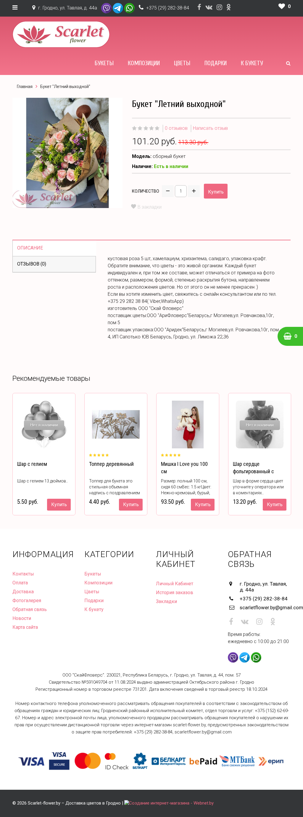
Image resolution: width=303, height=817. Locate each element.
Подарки (215, 63)
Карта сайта (25, 627)
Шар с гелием (32, 464)
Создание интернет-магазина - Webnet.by (171, 803)
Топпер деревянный (111, 464)
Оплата (20, 583)
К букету (252, 63)
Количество (145, 191)
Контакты (23, 574)
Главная (25, 86)
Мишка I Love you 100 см (184, 467)
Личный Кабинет (174, 583)
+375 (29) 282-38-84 (167, 8)
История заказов (174, 592)
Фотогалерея (26, 600)
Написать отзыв (210, 128)
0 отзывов (176, 128)
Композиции (144, 63)
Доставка (23, 591)
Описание (30, 248)
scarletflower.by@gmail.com (265, 607)
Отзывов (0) (31, 264)
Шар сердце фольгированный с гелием (253, 471)
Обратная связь (29, 609)
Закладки (166, 601)
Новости (21, 618)
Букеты (104, 63)
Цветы (182, 63)
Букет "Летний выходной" (65, 86)
